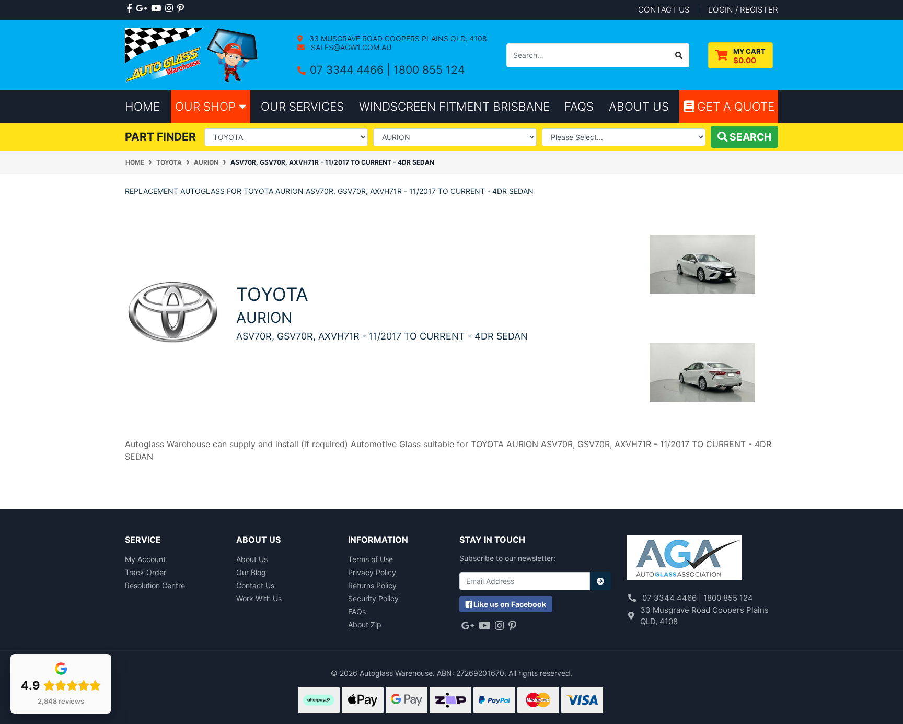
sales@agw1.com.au (350, 47)
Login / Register (743, 10)
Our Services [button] (302, 106)
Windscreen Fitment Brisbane (454, 106)
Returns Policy (372, 585)
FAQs (357, 611)
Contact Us (255, 585)
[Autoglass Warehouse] (192, 54)
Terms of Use (370, 559)
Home (142, 106)
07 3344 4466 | (351, 69)
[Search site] (679, 55)
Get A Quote (734, 106)
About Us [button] (639, 106)
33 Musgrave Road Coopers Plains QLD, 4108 (397, 38)
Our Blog (251, 572)
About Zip (364, 624)
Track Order (145, 572)
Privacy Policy (372, 572)
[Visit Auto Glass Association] (684, 558)
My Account (145, 559)
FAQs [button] (579, 106)
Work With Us (259, 598)
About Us (252, 559)
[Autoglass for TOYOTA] (173, 311)
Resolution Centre (155, 585)
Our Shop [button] (207, 106)
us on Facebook (509, 604)
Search (749, 137)
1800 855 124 (429, 69)
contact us (664, 10)
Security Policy (373, 598)
